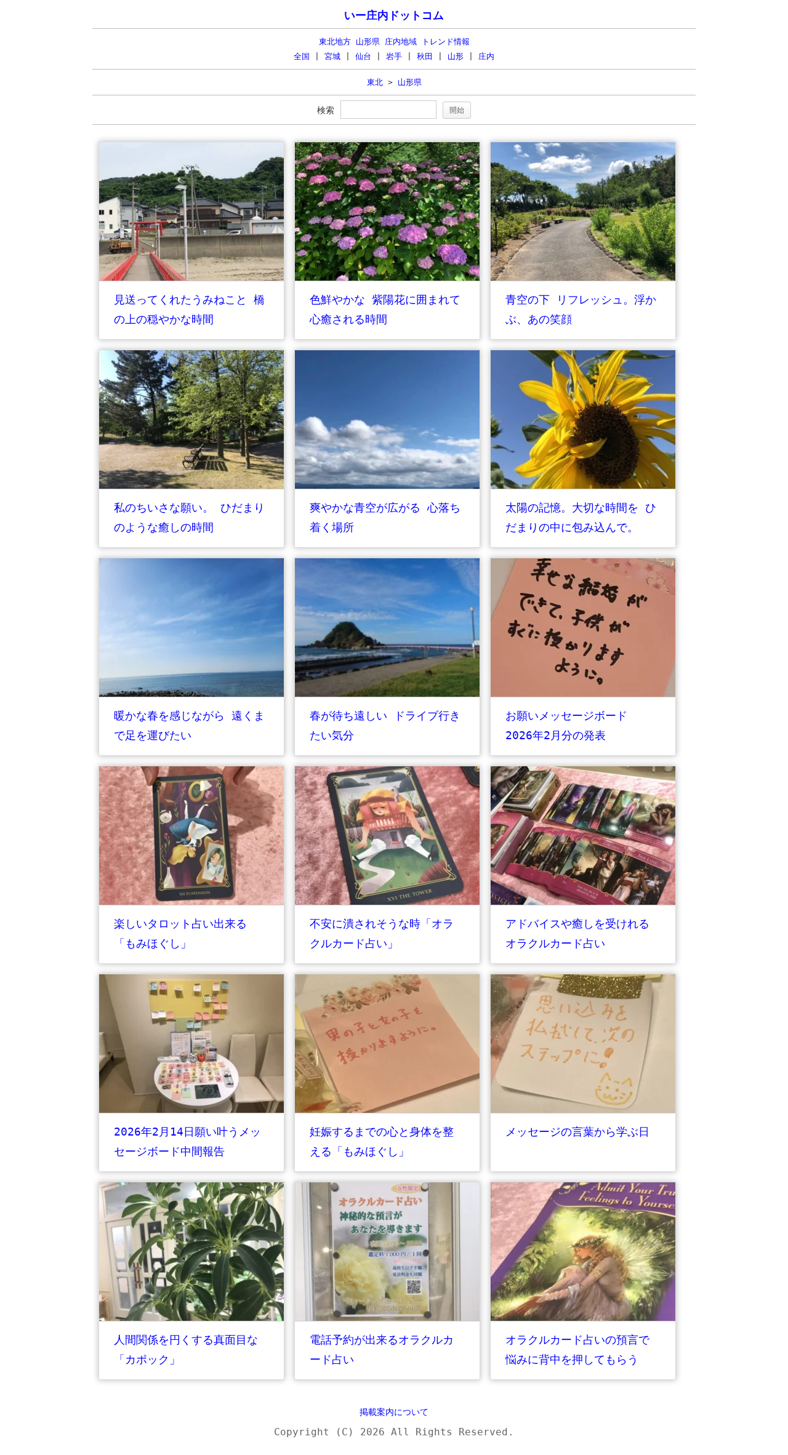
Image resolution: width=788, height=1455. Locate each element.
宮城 (332, 56)
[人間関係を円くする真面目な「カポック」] (191, 1318)
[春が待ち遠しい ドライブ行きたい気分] (387, 694)
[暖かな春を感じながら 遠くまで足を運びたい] (191, 694)
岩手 (394, 56)
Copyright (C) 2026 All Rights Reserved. (394, 1432)
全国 (302, 56)
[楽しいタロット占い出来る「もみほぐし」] (191, 902)
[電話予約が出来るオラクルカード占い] (387, 1318)
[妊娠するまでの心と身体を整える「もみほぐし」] (387, 1110)
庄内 (486, 56)
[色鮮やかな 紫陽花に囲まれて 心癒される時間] (387, 278)
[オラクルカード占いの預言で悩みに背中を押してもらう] (583, 1318)
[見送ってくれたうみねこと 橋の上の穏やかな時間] (191, 278)
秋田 (425, 56)
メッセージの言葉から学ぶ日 (577, 1131)
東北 (375, 82)
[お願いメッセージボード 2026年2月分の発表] (583, 694)
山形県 (410, 82)
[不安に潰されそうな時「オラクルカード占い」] (387, 902)
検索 (325, 110)
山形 (456, 56)
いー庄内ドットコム (394, 15)
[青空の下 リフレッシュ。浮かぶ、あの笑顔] (583, 278)
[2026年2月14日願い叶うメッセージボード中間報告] (191, 1110)
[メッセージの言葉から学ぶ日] (583, 1110)
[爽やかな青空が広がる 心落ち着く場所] (387, 486)
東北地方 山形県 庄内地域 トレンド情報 (394, 41)
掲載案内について (394, 1412)
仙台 (363, 56)
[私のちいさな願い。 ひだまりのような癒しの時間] (191, 486)
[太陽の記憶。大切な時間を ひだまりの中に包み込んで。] (583, 486)
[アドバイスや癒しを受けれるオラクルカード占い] (583, 902)
